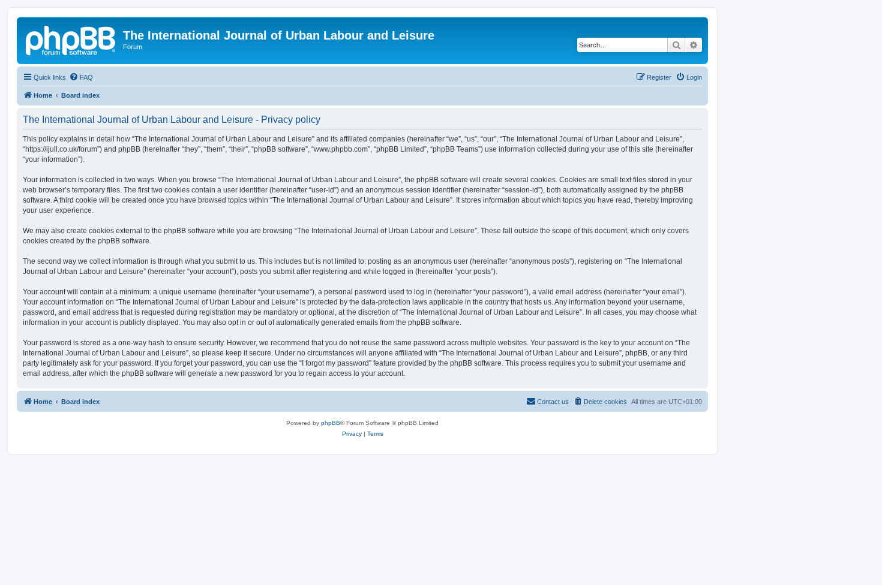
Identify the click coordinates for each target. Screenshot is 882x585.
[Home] (71, 39)
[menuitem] (81, 77)
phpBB (330, 423)
